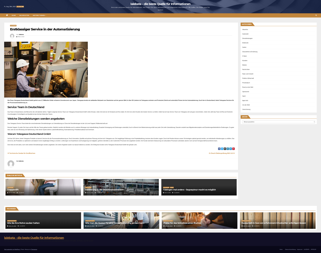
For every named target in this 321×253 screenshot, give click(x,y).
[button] (316, 15)
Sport (171, 187)
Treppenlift (12, 189)
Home (14, 15)
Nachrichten (24, 15)
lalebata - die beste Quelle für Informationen (34, 238)
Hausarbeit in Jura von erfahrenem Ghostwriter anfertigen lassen (274, 223)
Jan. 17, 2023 (90, 226)
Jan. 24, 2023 (12, 226)
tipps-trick (245, 100)
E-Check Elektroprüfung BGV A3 (221, 153)
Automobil (245, 34)
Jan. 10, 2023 (169, 226)
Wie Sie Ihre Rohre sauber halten (23, 223)
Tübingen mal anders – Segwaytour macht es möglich (189, 189)
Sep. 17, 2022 (247, 226)
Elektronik (13, 25)
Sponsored (245, 91)
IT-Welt (244, 56)
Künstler (244, 60)
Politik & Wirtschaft (248, 78)
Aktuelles (245, 29)
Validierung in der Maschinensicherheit (104, 189)
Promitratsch (246, 82)
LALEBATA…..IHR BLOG (310, 249)
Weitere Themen (39, 15)
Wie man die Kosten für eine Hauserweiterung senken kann (114, 223)
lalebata (21, 34)
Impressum (299, 249)
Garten (244, 47)
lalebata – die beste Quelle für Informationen (160, 4)
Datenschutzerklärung (290, 249)
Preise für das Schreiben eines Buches (182, 223)
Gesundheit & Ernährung (249, 51)
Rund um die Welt (247, 87)
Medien (244, 65)
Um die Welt (246, 105)
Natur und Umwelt (247, 74)
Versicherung (246, 109)
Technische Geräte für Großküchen (22, 153)
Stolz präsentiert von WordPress (12, 249)
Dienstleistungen (247, 38)
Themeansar (34, 249)
